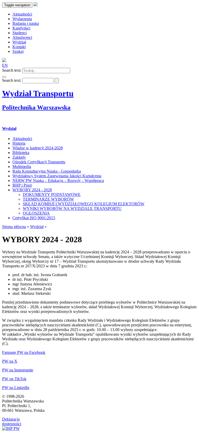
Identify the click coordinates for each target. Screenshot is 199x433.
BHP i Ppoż (22, 185)
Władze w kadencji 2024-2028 (37, 148)
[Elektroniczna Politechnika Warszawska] (35, 5)
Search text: (11, 70)
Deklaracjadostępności (11, 421)
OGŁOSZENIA (36, 213)
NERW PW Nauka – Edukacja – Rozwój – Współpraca (58, 180)
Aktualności (22, 138)
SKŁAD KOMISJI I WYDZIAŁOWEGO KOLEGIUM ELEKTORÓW (83, 204)
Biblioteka (20, 152)
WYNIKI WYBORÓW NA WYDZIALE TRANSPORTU (72, 208)
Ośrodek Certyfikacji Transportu (38, 162)
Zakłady (19, 157)
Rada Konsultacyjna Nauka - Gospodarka (46, 171)
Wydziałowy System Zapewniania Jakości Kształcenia (56, 176)
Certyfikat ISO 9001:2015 (33, 218)
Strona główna (14, 226)
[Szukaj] (4, 77)
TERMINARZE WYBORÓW (48, 199)
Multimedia (21, 166)
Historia (18, 143)
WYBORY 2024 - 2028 (32, 190)
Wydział (9, 128)
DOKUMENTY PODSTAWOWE (52, 194)
